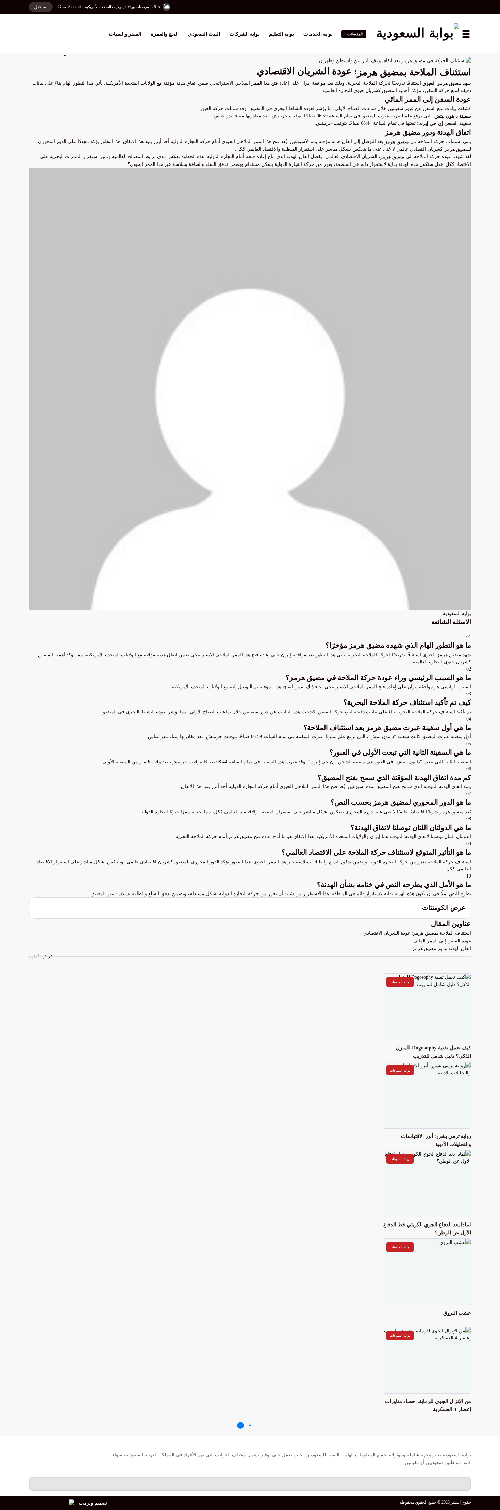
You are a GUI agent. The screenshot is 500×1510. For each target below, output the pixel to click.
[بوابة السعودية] (417, 34)
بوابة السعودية (457, 613)
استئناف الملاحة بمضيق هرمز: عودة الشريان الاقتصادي (417, 933)
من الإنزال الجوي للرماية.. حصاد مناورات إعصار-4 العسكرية (428, 1405)
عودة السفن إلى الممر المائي (442, 940)
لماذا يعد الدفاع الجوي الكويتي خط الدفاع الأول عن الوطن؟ (427, 1228)
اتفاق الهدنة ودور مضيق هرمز (441, 948)
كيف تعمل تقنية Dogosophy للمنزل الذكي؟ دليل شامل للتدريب (433, 1052)
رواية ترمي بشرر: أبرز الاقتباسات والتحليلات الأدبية (436, 1140)
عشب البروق (457, 1313)
